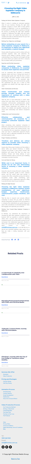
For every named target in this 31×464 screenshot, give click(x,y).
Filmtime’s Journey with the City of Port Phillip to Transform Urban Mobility (14, 358)
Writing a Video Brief (8, 409)
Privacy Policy (6, 424)
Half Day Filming (7, 383)
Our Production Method (9, 407)
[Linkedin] (10, 447)
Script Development (8, 395)
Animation (5, 374)
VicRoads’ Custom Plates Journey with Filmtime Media (14, 329)
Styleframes (6, 397)
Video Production (7, 376)
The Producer (6, 415)
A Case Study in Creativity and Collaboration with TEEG (13, 273)
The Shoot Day (7, 412)
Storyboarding (7, 391)
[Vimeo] (3, 447)
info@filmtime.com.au (9, 443)
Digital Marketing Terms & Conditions (13, 427)
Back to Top (15, 459)
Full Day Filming (7, 381)
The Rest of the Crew (8, 414)
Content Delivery (7, 393)
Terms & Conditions (8, 425)
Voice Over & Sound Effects (10, 398)
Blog (4, 429)
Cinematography (7, 410)
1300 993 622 (6, 438)
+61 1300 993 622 (22, 3)
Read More (5, 276)
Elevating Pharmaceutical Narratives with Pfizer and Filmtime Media (15, 301)
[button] (28, 2)
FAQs (4, 422)
